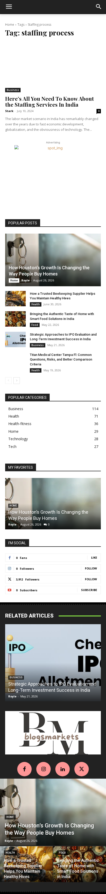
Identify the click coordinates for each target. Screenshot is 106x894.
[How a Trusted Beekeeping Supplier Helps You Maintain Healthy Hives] (15, 298)
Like (94, 557)
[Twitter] (81, 769)
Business (13, 90)
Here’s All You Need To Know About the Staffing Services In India (49, 101)
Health (35, 304)
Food (34, 325)
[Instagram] (43, 769)
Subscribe (89, 590)
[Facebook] (24, 769)
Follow (91, 568)
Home (9, 24)
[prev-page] (8, 380)
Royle (25, 280)
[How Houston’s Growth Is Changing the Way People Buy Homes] (53, 260)
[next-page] (16, 380)
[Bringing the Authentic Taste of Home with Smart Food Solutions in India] (15, 319)
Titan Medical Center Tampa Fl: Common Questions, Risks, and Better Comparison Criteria (61, 359)
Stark (9, 111)
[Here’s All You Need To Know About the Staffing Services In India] (53, 67)
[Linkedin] (62, 769)
